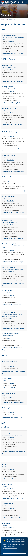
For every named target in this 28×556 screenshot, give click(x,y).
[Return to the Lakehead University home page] (8, 2)
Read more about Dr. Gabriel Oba (11, 305)
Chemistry (5, 19)
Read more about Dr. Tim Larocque (12, 388)
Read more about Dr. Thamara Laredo (13, 191)
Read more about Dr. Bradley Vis (11, 417)
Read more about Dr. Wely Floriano (12, 103)
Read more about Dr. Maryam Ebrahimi (13, 328)
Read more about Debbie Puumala (12, 498)
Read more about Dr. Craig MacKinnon (13, 212)
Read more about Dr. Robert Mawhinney (13, 283)
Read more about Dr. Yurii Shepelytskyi (13, 402)
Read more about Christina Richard (12, 518)
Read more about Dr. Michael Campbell (13, 53)
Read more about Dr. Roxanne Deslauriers (14, 371)
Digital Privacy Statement (10, 548)
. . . (1, 19)
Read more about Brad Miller (10, 479)
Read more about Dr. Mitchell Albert (12, 81)
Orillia (8, 181)
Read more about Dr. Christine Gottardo (13, 124)
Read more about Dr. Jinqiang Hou (12, 238)
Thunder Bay (10, 41)
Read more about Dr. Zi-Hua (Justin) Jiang (13, 148)
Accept (14, 552)
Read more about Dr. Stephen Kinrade (13, 171)
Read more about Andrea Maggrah (15, 451)
